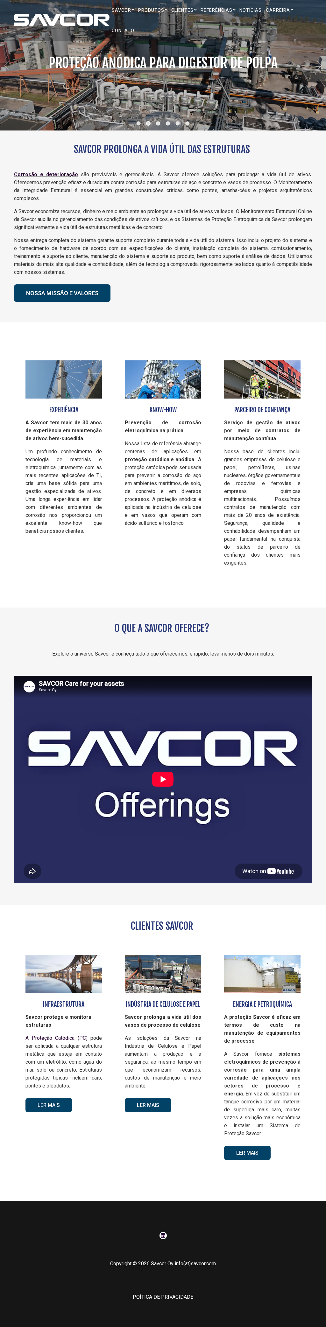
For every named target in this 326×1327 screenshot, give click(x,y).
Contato (123, 30)
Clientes (182, 10)
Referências (216, 10)
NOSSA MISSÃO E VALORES (62, 293)
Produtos (151, 10)
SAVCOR (121, 10)
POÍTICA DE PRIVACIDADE (163, 1297)
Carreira (278, 10)
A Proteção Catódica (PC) (56, 1038)
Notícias (250, 10)
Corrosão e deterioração (46, 174)
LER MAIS (49, 1105)
